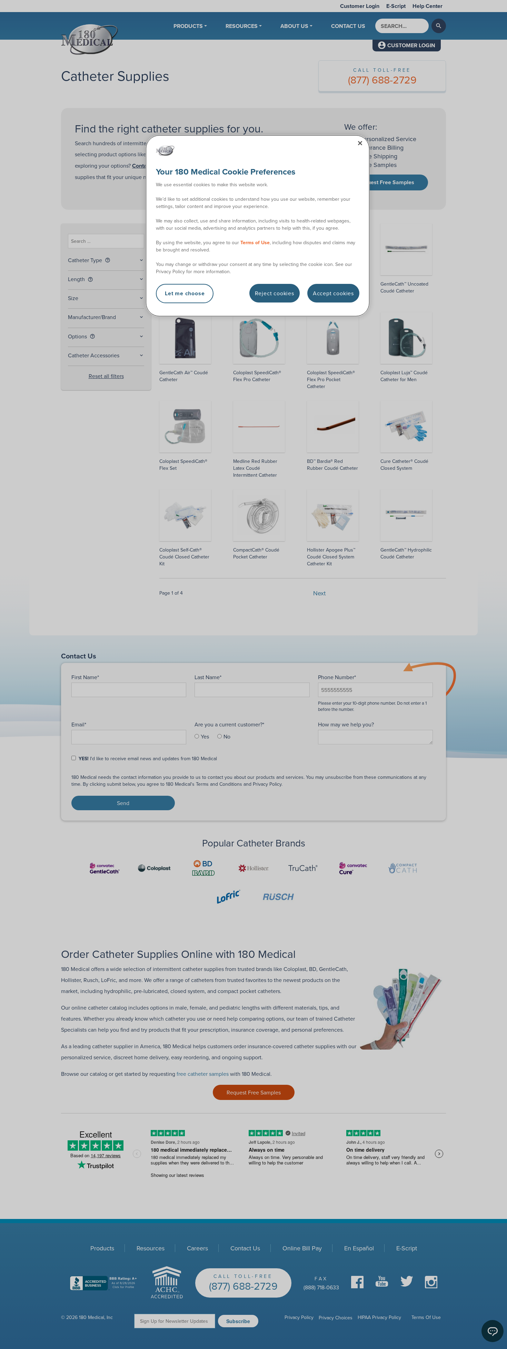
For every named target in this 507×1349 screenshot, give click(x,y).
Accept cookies (333, 293)
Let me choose (185, 293)
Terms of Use (255, 242)
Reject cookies (274, 293)
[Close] (360, 143)
